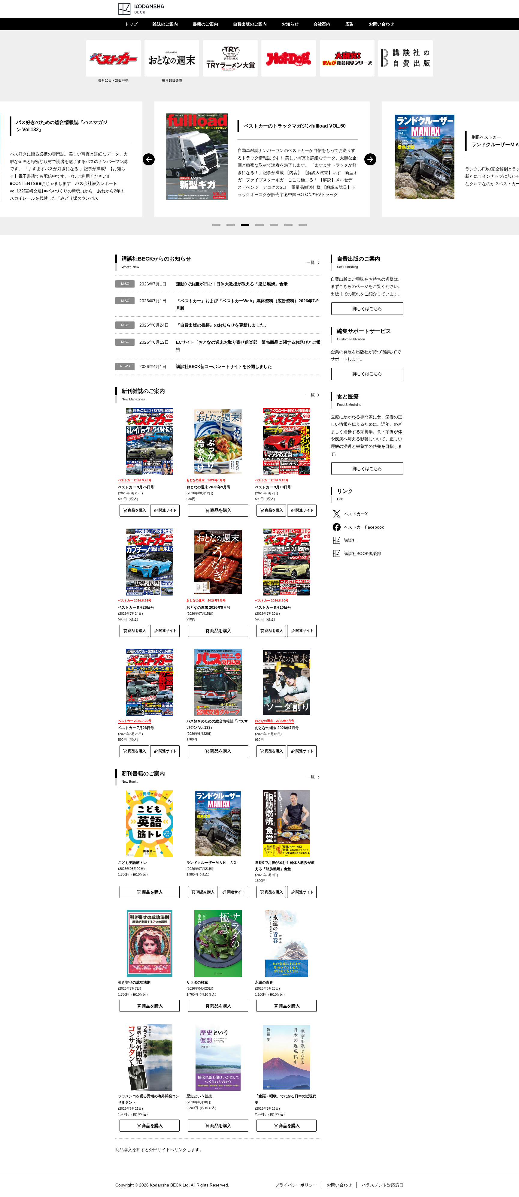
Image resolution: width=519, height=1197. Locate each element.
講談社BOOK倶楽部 (362, 553)
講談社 (350, 540)
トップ (131, 24)
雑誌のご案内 (165, 24)
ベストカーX (356, 513)
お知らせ (290, 24)
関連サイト (168, 510)
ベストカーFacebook (364, 527)
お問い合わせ (381, 24)
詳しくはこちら (367, 308)
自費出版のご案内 (250, 24)
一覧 (310, 262)
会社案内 (322, 24)
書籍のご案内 (205, 24)
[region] (259, 64)
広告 (349, 24)
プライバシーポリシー (296, 1185)
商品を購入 (137, 510)
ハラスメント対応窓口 (383, 1185)
